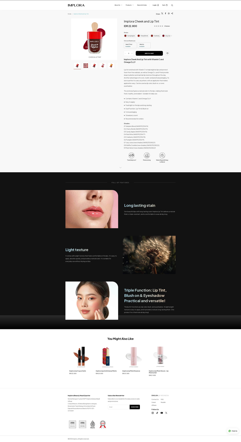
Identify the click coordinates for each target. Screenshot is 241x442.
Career (154, 402)
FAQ (162, 399)
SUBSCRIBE (135, 407)
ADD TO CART (149, 53)
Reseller (163, 402)
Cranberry (157, 36)
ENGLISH (155, 395)
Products (129, 5)
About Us (117, 5)
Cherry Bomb (144, 36)
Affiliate (154, 405)
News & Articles (142, 5)
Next (171, 36)
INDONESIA (164, 395)
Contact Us (155, 399)
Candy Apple (131, 36)
